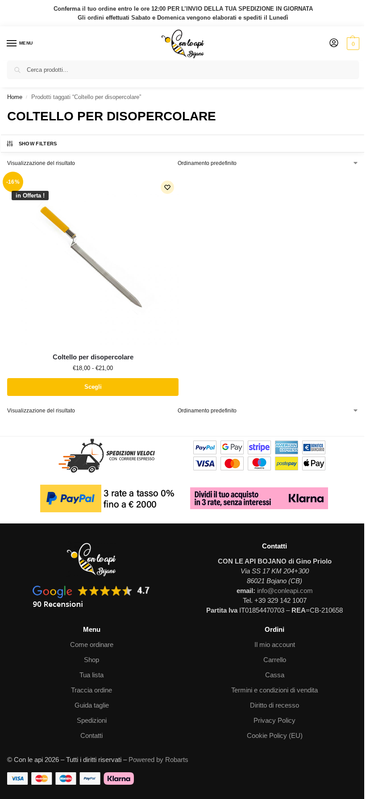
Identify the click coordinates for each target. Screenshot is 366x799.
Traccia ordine (91, 690)
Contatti (91, 735)
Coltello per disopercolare (93, 357)
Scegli (93, 386)
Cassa (274, 675)
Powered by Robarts (158, 759)
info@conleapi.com (285, 590)
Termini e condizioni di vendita (274, 690)
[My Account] (334, 43)
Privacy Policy (274, 720)
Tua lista (91, 675)
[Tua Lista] (167, 187)
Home (14, 97)
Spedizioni (92, 720)
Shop (91, 659)
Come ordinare (91, 644)
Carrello (274, 659)
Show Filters (38, 143)
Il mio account (274, 644)
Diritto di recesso (274, 705)
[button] (352, 43)
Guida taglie (92, 705)
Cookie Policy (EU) (275, 735)
